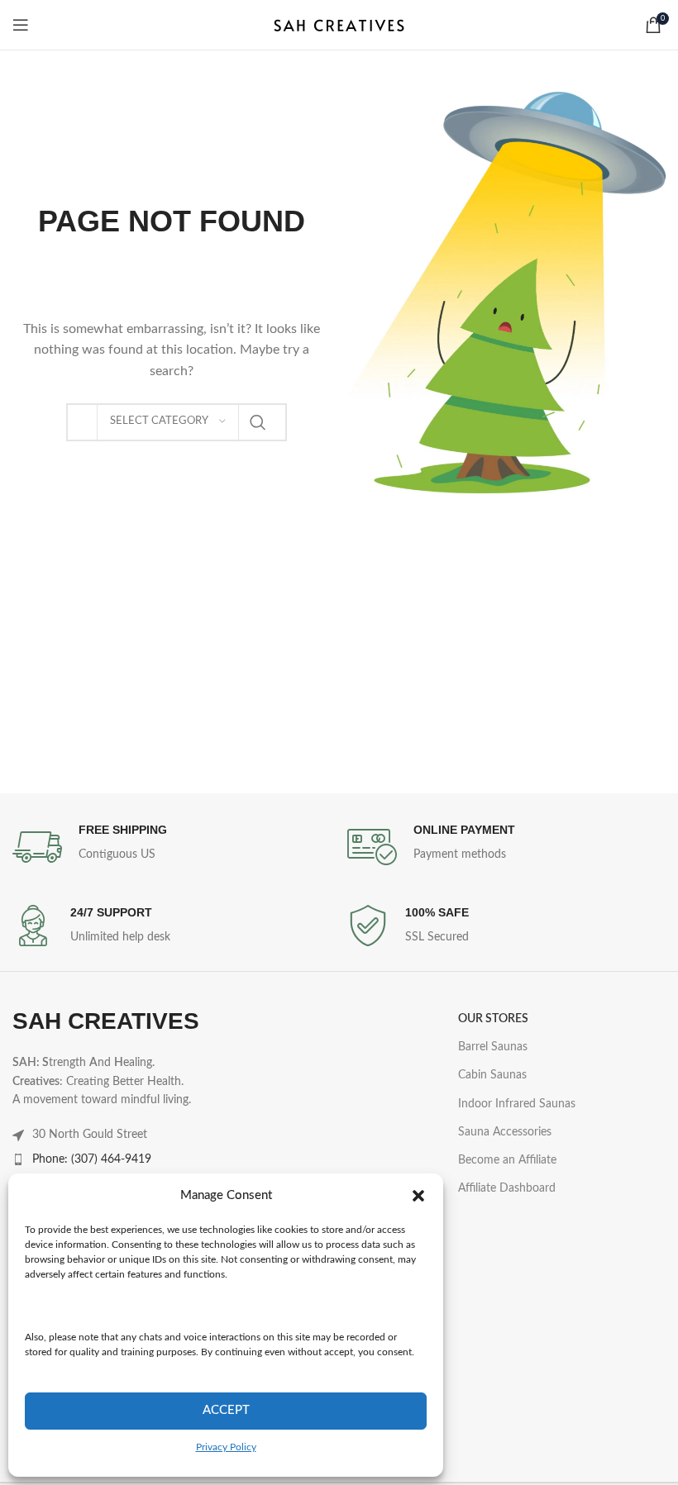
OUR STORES (493, 1019)
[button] (418, 1196)
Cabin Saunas (492, 1075)
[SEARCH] (258, 422)
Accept (226, 1410)
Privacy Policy (226, 1447)
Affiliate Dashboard (507, 1188)
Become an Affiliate (507, 1160)
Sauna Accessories (504, 1132)
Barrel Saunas (493, 1047)
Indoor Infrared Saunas (516, 1104)
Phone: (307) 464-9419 (91, 1159)
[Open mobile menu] (20, 24)
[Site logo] (339, 25)
